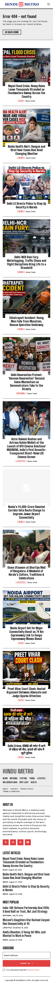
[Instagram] (13, 842)
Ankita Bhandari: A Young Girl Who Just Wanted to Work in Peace (24, 933)
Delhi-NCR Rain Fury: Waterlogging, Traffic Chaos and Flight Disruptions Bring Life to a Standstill (26, 262)
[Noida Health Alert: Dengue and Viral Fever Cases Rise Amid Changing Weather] (26, 128)
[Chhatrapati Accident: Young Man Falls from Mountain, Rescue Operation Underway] (26, 299)
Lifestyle (21, 461)
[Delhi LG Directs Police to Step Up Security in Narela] (26, 185)
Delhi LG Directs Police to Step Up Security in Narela (26, 205)
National (21, 393)
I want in (25, 963)
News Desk (30, 101)
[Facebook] (6, 842)
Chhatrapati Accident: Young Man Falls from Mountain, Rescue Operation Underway (26, 321)
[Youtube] (28, 842)
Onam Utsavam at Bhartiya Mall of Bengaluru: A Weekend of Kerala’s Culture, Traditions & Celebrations (26, 573)
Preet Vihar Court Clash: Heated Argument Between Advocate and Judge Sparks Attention (27, 692)
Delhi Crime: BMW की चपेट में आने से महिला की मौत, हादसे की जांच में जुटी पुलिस (26, 749)
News (21, 158)
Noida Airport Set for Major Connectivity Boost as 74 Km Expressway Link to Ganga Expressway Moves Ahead (26, 633)
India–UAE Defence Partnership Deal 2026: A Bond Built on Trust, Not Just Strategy (26, 909)
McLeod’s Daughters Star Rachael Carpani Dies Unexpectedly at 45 (26, 921)
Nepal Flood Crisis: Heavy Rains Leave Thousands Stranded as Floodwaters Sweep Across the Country (26, 91)
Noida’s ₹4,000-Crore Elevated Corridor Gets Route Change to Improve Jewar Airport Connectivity (26, 512)
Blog (21, 101)
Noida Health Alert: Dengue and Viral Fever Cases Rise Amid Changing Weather (26, 150)
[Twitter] (20, 842)
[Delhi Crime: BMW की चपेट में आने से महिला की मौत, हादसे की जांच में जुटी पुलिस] (26, 727)
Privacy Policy (33, 970)
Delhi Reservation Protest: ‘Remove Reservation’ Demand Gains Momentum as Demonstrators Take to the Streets (26, 382)
